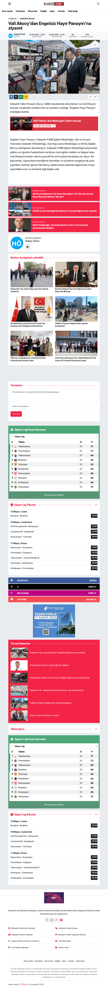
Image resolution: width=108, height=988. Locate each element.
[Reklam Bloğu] (54, 621)
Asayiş (61, 11)
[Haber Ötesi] (17, 243)
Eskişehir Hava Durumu (68, 928)
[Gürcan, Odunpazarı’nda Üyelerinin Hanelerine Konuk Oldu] (32, 343)
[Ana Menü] (9, 4)
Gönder (16, 414)
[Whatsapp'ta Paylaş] (21, 97)
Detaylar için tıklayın (54, 495)
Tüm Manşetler (64, 941)
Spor (52, 11)
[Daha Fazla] (26, 97)
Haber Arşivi (63, 947)
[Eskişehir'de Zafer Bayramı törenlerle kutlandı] (32, 274)
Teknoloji (72, 11)
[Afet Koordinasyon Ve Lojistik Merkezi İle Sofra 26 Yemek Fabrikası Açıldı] (76, 343)
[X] (52, 920)
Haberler (12, 19)
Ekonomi (32, 11)
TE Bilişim (24, 984)
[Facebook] (47, 920)
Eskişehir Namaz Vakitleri (22, 935)
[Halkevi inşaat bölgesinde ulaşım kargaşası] (76, 309)
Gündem (20, 11)
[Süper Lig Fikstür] (96, 505)
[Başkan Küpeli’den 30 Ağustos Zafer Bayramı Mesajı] (76, 274)
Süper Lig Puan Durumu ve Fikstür (25, 941)
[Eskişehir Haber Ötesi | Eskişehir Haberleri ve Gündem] (54, 4)
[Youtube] (61, 920)
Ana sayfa (7, 11)
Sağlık (43, 11)
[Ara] (98, 4)
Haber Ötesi (32, 241)
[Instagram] (56, 920)
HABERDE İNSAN (27, 19)
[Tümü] (96, 729)
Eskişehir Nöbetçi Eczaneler (23, 928)
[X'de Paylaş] (16, 97)
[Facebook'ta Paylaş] (11, 97)
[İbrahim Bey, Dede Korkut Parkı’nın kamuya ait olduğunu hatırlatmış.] (32, 309)
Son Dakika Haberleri (20, 947)
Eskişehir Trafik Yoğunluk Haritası (72, 935)
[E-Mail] (27, 247)
